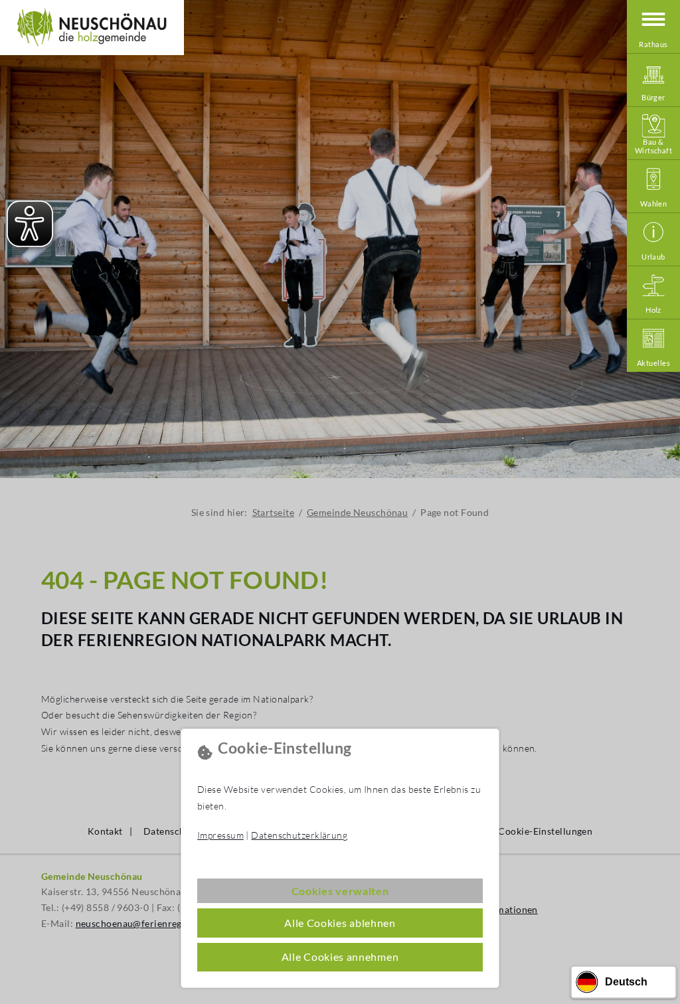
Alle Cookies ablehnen (340, 922)
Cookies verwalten (340, 890)
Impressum (220, 835)
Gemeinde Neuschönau (92, 27)
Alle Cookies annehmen (340, 956)
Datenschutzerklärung (299, 835)
